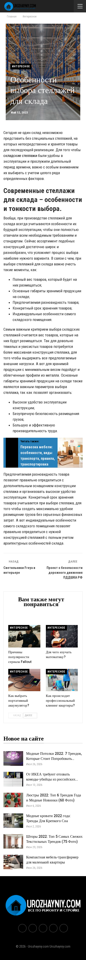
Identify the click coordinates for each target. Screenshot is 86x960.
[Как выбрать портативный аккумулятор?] (24, 680)
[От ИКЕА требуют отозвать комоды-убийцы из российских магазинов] (13, 779)
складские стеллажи (20, 155)
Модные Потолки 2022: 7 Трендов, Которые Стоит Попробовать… (54, 756)
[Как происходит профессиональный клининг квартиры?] (62, 680)
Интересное (21, 66)
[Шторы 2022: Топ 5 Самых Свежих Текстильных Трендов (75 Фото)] (13, 841)
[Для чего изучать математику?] (62, 636)
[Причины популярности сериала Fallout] (24, 636)
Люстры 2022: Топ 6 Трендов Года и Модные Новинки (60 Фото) (53, 797)
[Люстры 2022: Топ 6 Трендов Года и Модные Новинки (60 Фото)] (13, 800)
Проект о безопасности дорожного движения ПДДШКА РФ (65, 572)
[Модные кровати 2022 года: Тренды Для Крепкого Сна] (13, 820)
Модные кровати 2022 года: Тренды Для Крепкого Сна (48, 818)
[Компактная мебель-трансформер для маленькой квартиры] (13, 862)
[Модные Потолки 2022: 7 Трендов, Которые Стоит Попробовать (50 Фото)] (13, 758)
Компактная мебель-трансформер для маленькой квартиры (52, 860)
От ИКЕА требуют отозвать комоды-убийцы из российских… (52, 777)
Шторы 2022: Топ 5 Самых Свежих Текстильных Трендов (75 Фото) (54, 839)
